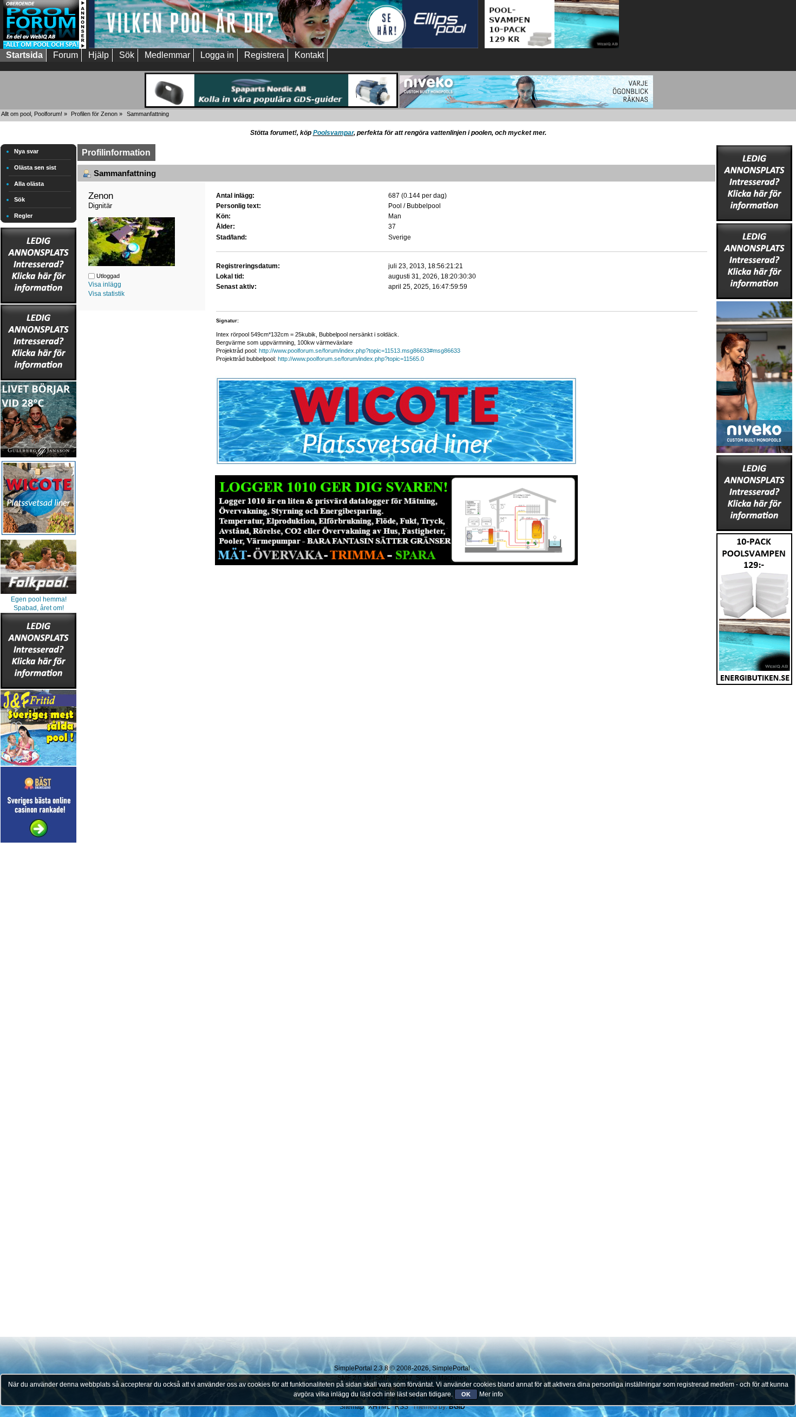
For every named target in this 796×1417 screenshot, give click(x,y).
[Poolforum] (44, 46)
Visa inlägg (104, 284)
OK (466, 1394)
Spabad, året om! (39, 608)
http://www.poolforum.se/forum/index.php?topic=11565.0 (351, 358)
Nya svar (26, 151)
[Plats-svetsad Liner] (38, 536)
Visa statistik (106, 293)
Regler (23, 215)
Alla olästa (29, 183)
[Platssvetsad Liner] (396, 464)
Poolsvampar (333, 133)
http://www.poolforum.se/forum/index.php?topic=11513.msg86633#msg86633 (359, 350)
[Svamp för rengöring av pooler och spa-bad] (754, 607)
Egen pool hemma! (39, 599)
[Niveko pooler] (754, 375)
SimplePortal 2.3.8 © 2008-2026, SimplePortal (402, 1368)
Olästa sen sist (35, 167)
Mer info (491, 1394)
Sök (19, 199)
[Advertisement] (38, 1007)
